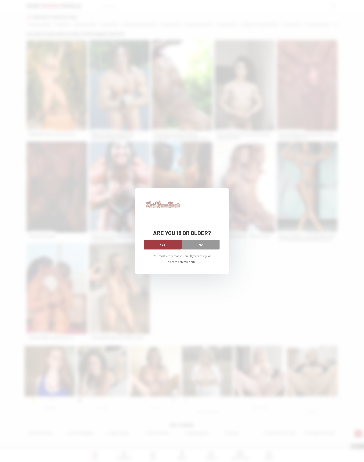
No (201, 244)
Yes (163, 244)
